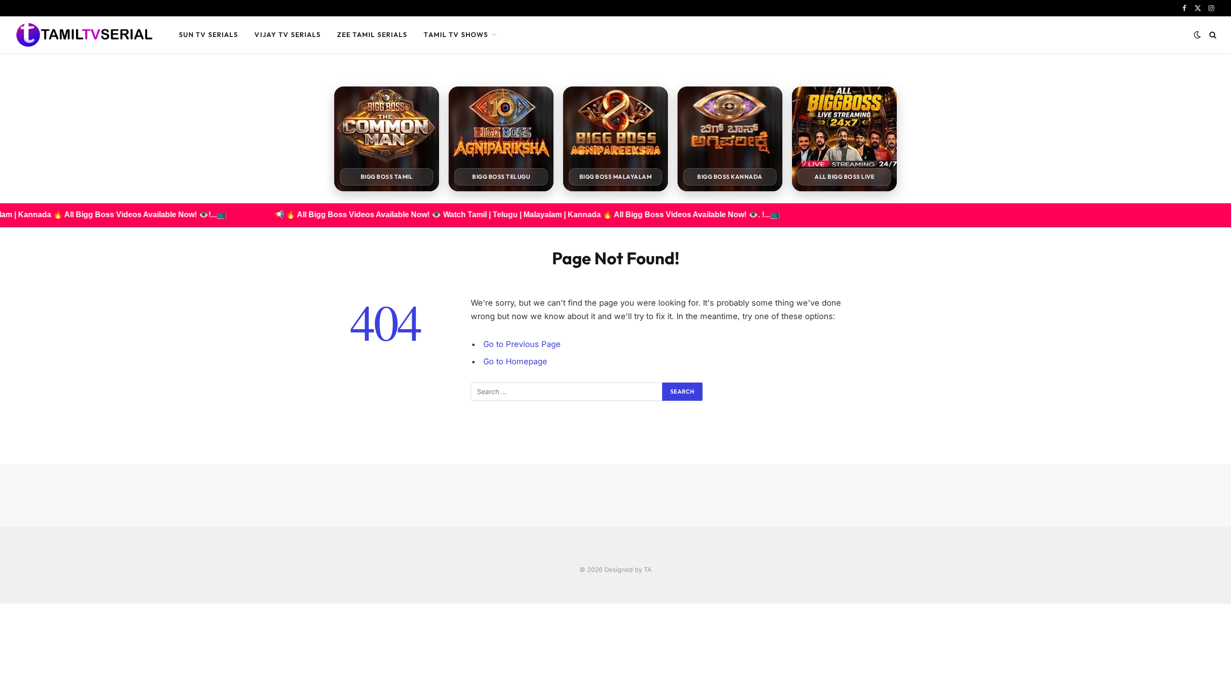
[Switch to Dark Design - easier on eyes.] (1197, 34)
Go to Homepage (515, 361)
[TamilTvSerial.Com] (84, 34)
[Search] (1212, 35)
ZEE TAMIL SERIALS (372, 34)
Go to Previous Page (522, 344)
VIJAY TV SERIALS (287, 34)
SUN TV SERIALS (209, 34)
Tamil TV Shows (456, 34)
